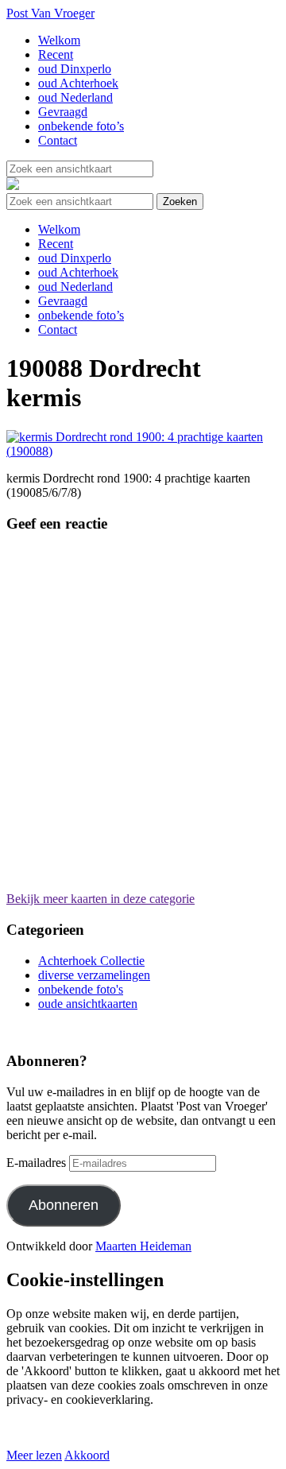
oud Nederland (75, 97)
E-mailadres (36, 1162)
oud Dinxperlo (74, 69)
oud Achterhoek (78, 83)
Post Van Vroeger (50, 13)
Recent (55, 54)
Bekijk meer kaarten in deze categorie (100, 898)
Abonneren (64, 1205)
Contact (57, 140)
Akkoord (87, 1455)
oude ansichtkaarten (87, 1003)
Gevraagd (62, 111)
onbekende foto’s (81, 126)
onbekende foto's (80, 989)
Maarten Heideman (143, 1246)
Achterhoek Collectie (91, 960)
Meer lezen (34, 1455)
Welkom (59, 40)
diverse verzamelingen (94, 975)
